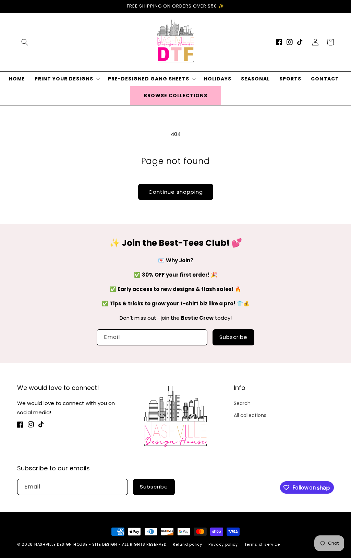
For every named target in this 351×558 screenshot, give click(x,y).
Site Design (104, 544)
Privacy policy (223, 544)
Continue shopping (175, 191)
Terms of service (262, 544)
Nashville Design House (60, 544)
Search (242, 403)
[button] (24, 42)
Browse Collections (175, 95)
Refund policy (187, 544)
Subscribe (233, 337)
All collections (250, 415)
